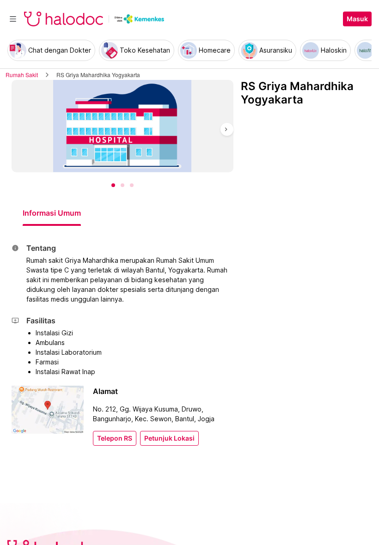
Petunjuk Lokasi (169, 438)
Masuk (357, 19)
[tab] (52, 213)
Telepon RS (114, 438)
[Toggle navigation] (12, 19)
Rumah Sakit (22, 75)
